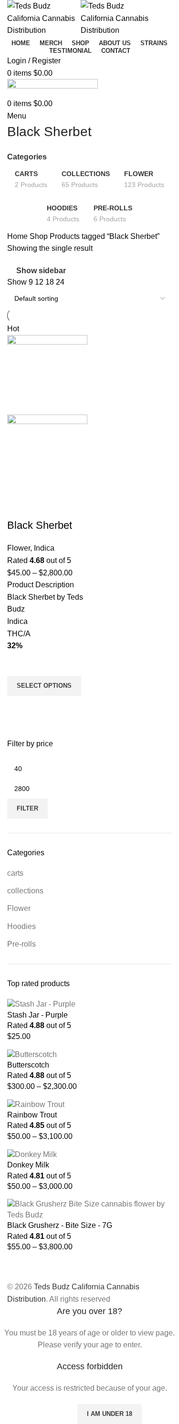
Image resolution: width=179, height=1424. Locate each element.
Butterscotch (28, 1065)
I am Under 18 (109, 1413)
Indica (44, 548)
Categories (27, 157)
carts (15, 873)
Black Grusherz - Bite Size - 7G (59, 1225)
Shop (40, 236)
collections (25, 891)
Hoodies (21, 926)
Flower (19, 908)
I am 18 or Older (38, 1413)
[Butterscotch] (32, 1054)
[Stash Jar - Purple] (41, 1004)
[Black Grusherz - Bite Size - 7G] (89, 1209)
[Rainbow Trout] (35, 1104)
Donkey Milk (28, 1165)
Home (18, 236)
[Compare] (19, 506)
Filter (27, 808)
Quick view (19, 708)
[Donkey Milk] (32, 1154)
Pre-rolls (21, 944)
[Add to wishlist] (19, 664)
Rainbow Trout (32, 1115)
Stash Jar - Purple (37, 1015)
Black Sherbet (39, 525)
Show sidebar (41, 271)
